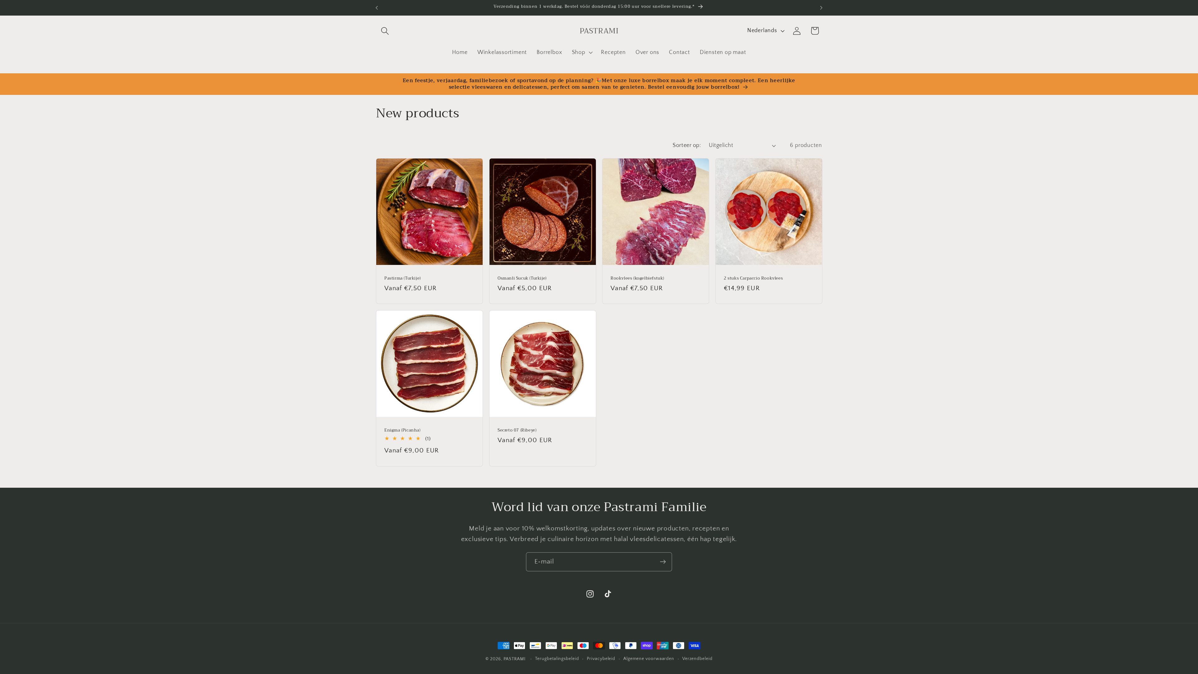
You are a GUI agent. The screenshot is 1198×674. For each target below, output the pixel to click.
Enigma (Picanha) (402, 430)
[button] (385, 31)
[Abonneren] (663, 561)
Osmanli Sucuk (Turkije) (522, 278)
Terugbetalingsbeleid (557, 658)
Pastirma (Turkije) (402, 278)
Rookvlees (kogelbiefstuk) (637, 278)
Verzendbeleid (697, 658)
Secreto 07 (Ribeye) (517, 430)
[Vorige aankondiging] (377, 7)
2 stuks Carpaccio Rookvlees (753, 278)
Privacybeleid (601, 658)
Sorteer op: (687, 145)
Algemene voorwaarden (648, 658)
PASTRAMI (515, 659)
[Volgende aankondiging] (821, 7)
